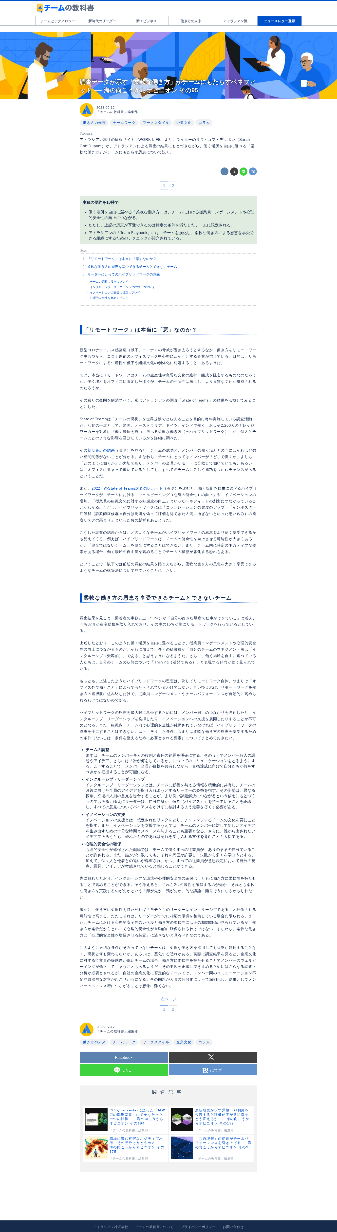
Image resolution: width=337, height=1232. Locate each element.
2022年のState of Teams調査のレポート (127, 488)
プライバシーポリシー (198, 1227)
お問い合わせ (233, 1227)
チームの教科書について (154, 1227)
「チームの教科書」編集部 (117, 112)
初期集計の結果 (101, 450)
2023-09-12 (105, 108)
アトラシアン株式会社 (111, 1227)
